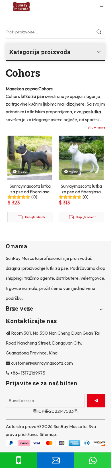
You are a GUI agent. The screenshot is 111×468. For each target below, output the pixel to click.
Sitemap (48, 434)
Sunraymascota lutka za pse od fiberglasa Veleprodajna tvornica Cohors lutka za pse (30, 189)
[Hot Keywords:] (99, 32)
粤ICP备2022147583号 (55, 411)
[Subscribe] (96, 400)
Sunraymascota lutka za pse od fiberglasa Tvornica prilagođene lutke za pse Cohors (81, 189)
